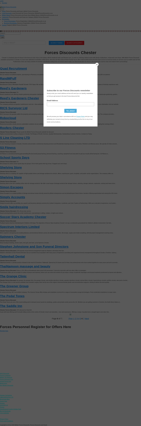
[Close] (97, 64)
